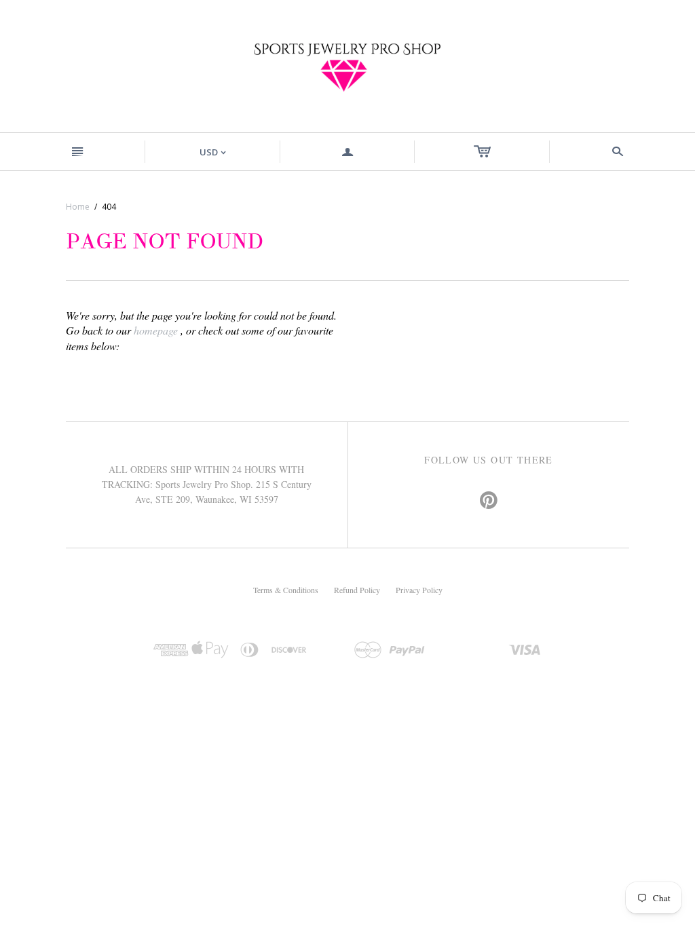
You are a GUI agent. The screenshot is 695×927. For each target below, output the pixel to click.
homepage (156, 330)
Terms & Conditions (285, 589)
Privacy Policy (419, 589)
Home (78, 206)
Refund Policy (357, 589)
